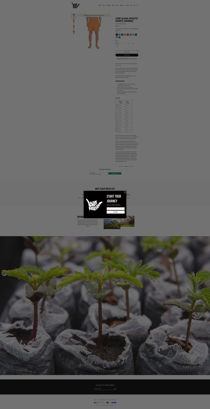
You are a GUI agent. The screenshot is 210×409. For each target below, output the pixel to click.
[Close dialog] (125, 192)
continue (115, 212)
